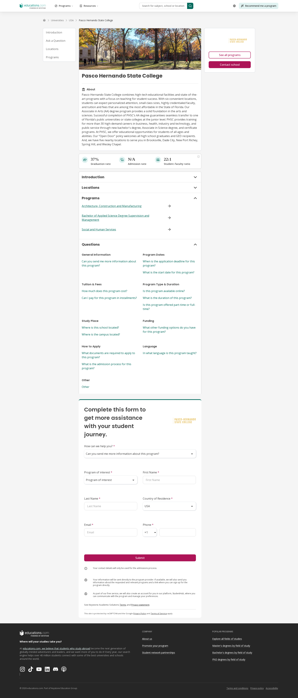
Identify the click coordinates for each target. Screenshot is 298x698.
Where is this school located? (100, 327)
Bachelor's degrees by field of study (232, 652)
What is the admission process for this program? (106, 366)
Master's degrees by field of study (231, 645)
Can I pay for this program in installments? (109, 298)
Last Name (92, 498)
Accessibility (272, 688)
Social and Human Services (99, 229)
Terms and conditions (237, 688)
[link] (96, 20)
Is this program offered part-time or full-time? (169, 307)
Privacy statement (140, 604)
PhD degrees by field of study (228, 659)
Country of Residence (158, 498)
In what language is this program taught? (170, 353)
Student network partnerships (158, 652)
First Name (151, 472)
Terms (123, 604)
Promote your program (155, 645)
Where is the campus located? (101, 334)
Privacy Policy (139, 613)
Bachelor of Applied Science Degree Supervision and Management (115, 218)
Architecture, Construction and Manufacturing (112, 206)
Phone (148, 525)
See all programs (230, 55)
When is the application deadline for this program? (169, 263)
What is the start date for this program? (168, 272)
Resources (90, 5)
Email (88, 525)
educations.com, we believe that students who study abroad (56, 648)
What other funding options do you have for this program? (169, 330)
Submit (140, 558)
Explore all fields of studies (227, 638)
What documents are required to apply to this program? (108, 355)
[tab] (59, 32)
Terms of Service (159, 613)
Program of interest (98, 472)
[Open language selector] (234, 6)
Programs (65, 5)
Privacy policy (257, 688)
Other (85, 387)
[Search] (190, 6)
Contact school (230, 65)
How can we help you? (99, 446)
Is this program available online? (164, 291)
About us (147, 638)
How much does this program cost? (104, 291)
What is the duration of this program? (167, 298)
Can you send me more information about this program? (109, 263)
